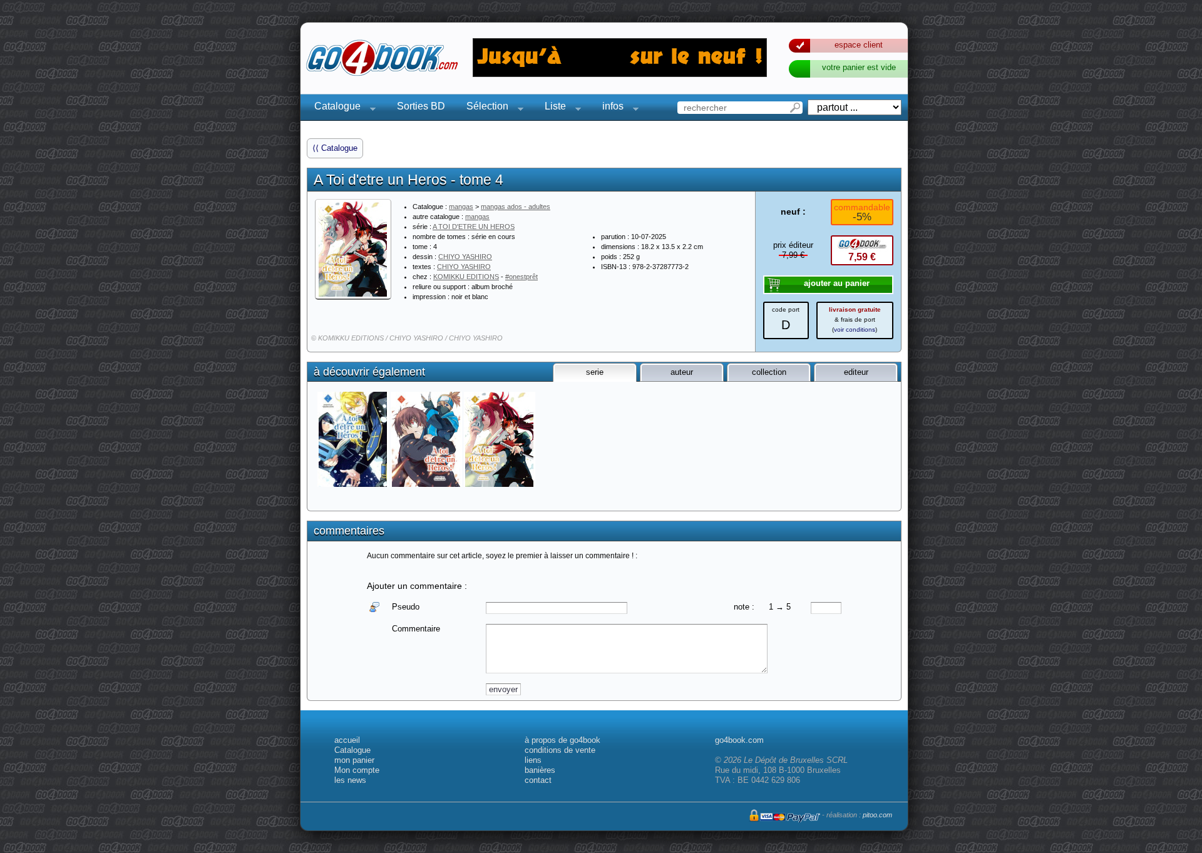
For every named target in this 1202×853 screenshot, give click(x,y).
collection (769, 372)
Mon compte (356, 770)
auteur (681, 372)
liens (533, 760)
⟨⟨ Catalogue (334, 148)
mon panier (354, 760)
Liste (551, 108)
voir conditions (854, 329)
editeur (856, 372)
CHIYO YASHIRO (465, 256)
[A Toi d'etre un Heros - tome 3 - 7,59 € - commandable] (427, 439)
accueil (347, 740)
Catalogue (334, 108)
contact (538, 780)
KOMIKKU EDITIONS (466, 276)
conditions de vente (560, 750)
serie (595, 372)
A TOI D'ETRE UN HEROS (474, 226)
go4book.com (739, 740)
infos (609, 108)
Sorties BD (421, 106)
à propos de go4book (562, 740)
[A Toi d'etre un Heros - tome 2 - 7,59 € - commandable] (354, 439)
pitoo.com (877, 815)
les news (350, 780)
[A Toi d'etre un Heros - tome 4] (353, 249)
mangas (461, 206)
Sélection (483, 108)
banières (540, 770)
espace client (859, 44)
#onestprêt (521, 276)
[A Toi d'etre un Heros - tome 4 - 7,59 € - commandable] (500, 439)
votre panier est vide (859, 67)
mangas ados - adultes (515, 206)
